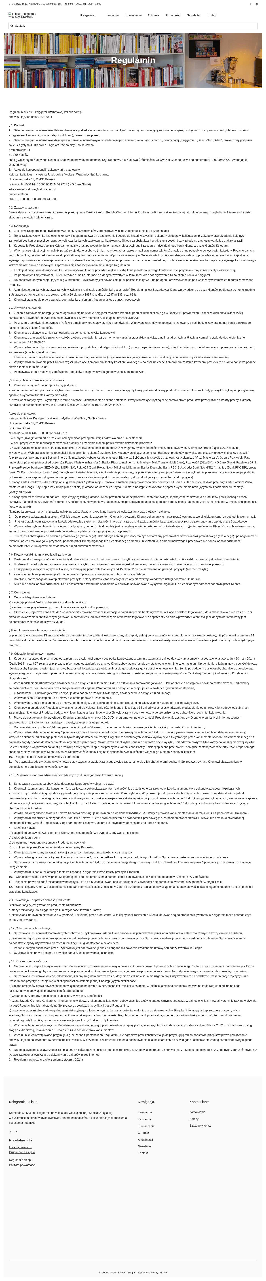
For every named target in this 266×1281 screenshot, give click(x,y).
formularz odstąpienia (180, 688)
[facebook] (250, 4)
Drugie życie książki (22, 1152)
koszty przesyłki (238, 452)
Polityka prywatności (22, 1165)
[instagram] (256, 4)
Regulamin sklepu (20, 1159)
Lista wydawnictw (20, 1147)
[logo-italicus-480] (27, 13)
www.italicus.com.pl (149, 140)
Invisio (163, 1272)
